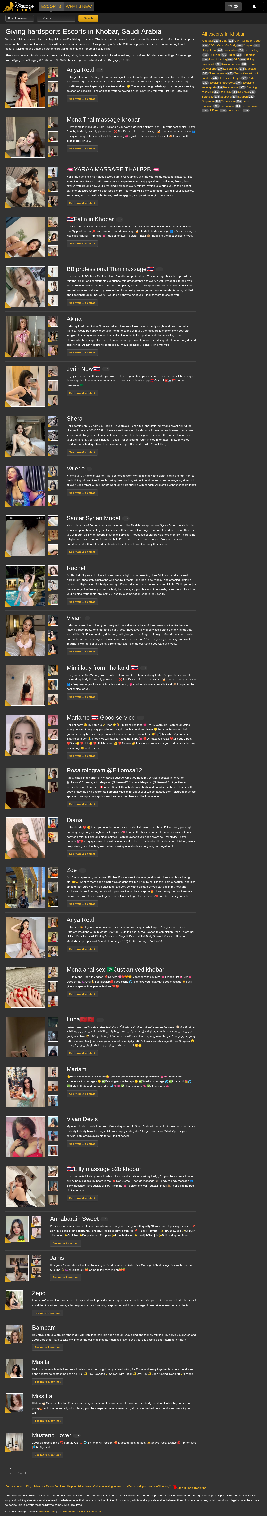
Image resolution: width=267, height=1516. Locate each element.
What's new (79, 6)
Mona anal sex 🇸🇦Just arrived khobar (115, 969)
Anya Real (84, 69)
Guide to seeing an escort (109, 1486)
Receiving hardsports (224, 82)
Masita (40, 1362)
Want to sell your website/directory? (149, 1486)
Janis (57, 1258)
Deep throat (212, 50)
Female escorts (18, 18)
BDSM (226, 40)
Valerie (76, 468)
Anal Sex (210, 40)
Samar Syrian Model (97, 518)
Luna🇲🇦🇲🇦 (84, 1019)
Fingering (217, 54)
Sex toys (246, 91)
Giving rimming (234, 63)
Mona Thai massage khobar (103, 119)
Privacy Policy (66, 1511)
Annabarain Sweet (78, 1218)
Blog (29, 1486)
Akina (74, 319)
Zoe (76, 870)
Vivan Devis (82, 1119)
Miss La (42, 1396)
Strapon (245, 96)
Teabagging (230, 105)
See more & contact (82, 98)
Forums (10, 1486)
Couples (251, 45)
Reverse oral (234, 87)
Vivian (75, 618)
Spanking (210, 96)
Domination (233, 50)
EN (230, 6)
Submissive (231, 101)
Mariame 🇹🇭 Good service (105, 717)
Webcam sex (237, 110)
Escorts (51, 6)
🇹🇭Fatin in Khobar (94, 219)
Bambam (44, 1327)
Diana (74, 820)
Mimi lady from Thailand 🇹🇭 (106, 667)
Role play (228, 91)
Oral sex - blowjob (232, 78)
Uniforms (217, 110)
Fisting (234, 54)
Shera (74, 418)
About (20, 1486)
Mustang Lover (55, 1435)
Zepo (39, 1293)
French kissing (220, 59)
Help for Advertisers (79, 1486)
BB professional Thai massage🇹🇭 (114, 269)
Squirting (228, 96)
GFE (239, 59)
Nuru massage (220, 73)
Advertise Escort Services (49, 1486)
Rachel (76, 568)
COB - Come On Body (225, 45)
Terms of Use (47, 1511)
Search (88, 18)
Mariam (76, 1069)
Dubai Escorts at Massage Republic (19, 6)
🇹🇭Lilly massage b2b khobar (104, 1169)
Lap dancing (233, 68)
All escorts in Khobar (223, 34)
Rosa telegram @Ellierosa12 (104, 770)
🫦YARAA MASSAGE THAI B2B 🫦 (113, 169)
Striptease (211, 101)
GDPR (81, 1511)
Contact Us (94, 1511)
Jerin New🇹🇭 (87, 368)
